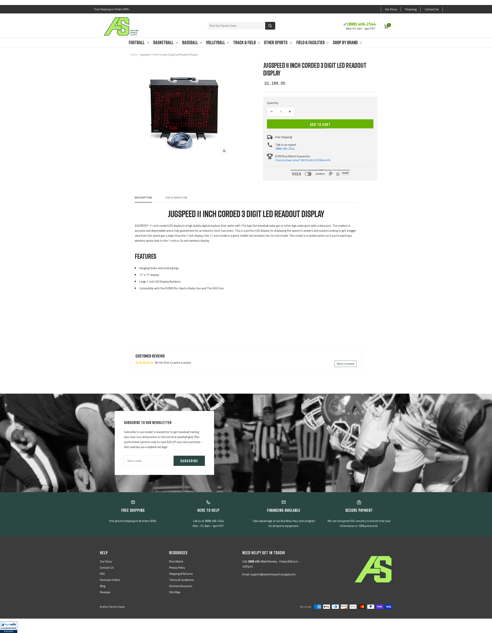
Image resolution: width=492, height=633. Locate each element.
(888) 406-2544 (361, 24)
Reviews (105, 592)
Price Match (176, 561)
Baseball (190, 42)
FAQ (102, 574)
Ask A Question (176, 197)
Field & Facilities (310, 42)
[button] (8, 627)
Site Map (174, 592)
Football (137, 42)
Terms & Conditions (181, 580)
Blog (102, 586)
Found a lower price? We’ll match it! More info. (303, 160)
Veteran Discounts (180, 586)
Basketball (163, 42)
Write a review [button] (345, 364)
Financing (410, 9)
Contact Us (432, 9)
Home (134, 54)
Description (143, 197)
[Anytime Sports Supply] (121, 26)
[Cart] (386, 26)
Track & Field (244, 42)
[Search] (270, 26)
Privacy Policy (177, 567)
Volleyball (215, 42)
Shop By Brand (345, 42)
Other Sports (276, 42)
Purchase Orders (110, 580)
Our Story (391, 9)
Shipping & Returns (181, 574)
